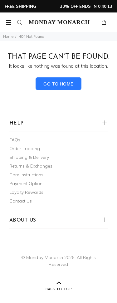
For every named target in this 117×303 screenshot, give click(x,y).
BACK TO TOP (59, 289)
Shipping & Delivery (29, 157)
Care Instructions (26, 175)
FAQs (14, 140)
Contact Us (20, 201)
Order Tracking (24, 148)
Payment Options (27, 183)
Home (8, 36)
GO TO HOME (58, 83)
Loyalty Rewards (26, 192)
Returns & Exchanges (30, 166)
